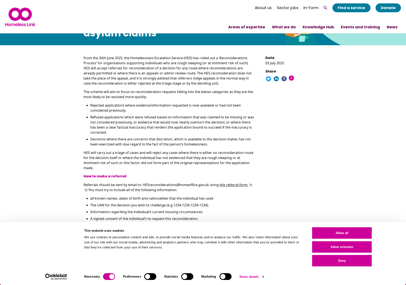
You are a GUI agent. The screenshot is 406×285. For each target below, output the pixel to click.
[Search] (325, 8)
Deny (342, 260)
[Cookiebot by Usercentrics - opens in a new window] (56, 277)
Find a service (351, 7)
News (392, 27)
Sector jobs (287, 7)
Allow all (342, 233)
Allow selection (342, 247)
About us (263, 7)
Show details (249, 276)
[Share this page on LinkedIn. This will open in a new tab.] (276, 79)
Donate (388, 7)
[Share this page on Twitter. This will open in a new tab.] (268, 79)
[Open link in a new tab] (86, 190)
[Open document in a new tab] (250, 184)
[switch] (150, 276)
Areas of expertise (246, 27)
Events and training (360, 27)
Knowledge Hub (318, 27)
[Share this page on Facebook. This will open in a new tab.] (284, 79)
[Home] (20, 16)
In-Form (310, 7)
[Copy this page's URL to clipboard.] (292, 78)
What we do (284, 27)
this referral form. (233, 184)
